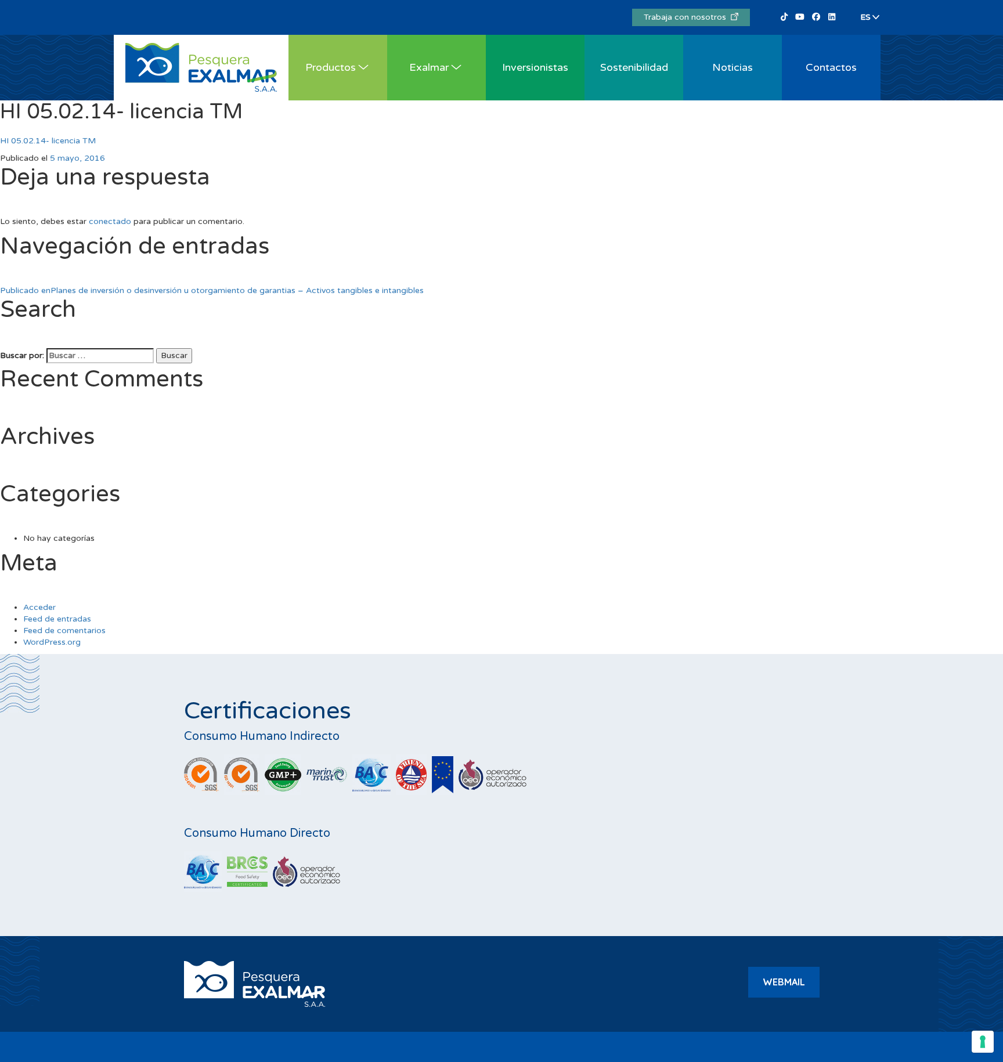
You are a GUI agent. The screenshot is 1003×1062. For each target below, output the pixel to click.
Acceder (39, 607)
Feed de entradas (57, 619)
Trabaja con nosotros (687, 17)
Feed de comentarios (64, 630)
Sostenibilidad (634, 67)
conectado (110, 221)
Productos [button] (330, 67)
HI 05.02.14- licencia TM (48, 141)
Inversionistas (535, 67)
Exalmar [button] (429, 67)
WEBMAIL (784, 982)
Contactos (831, 67)
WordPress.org (52, 642)
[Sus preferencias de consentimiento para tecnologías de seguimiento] (983, 1042)
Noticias (732, 67)
